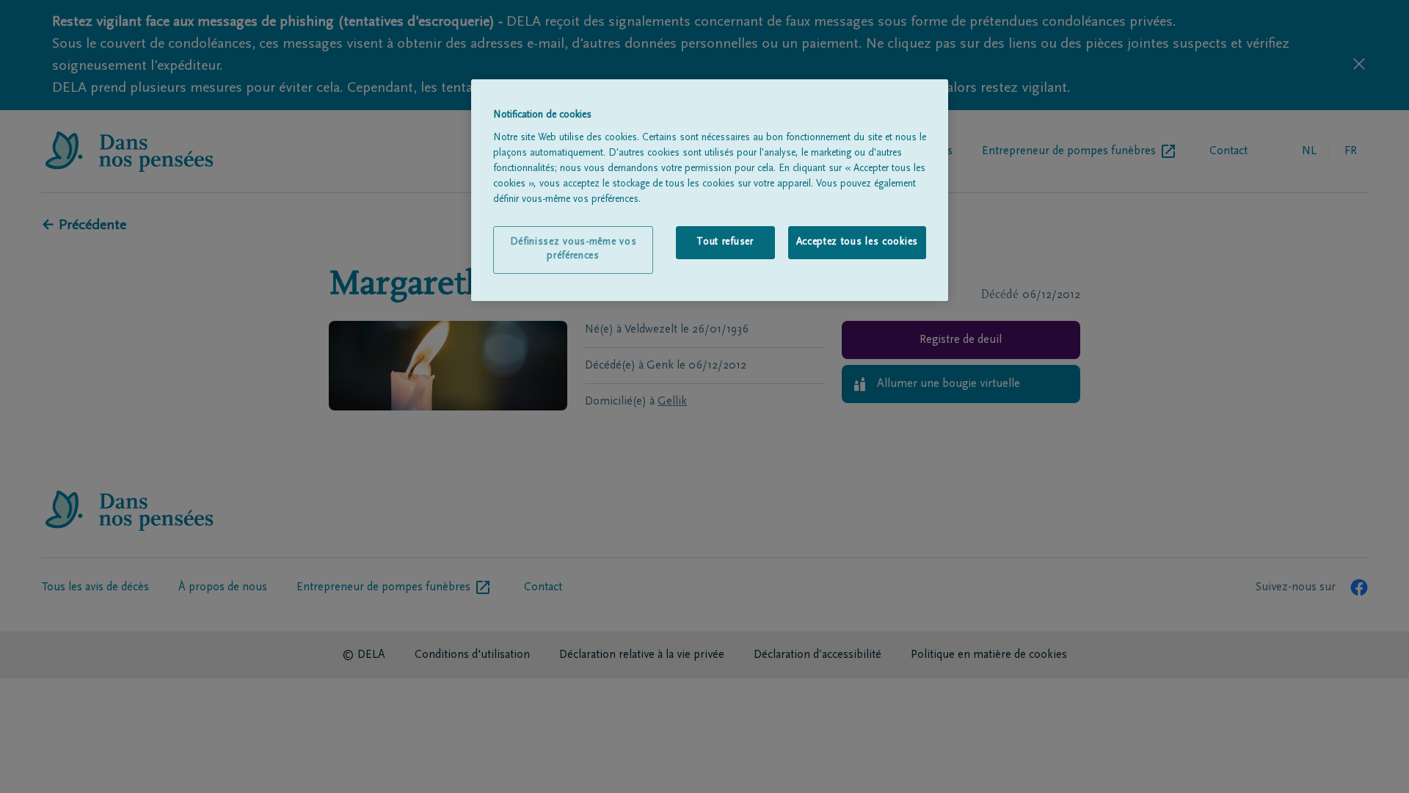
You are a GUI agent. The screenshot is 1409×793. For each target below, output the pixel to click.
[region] (709, 190)
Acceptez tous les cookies (857, 242)
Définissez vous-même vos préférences (573, 249)
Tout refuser (724, 242)
